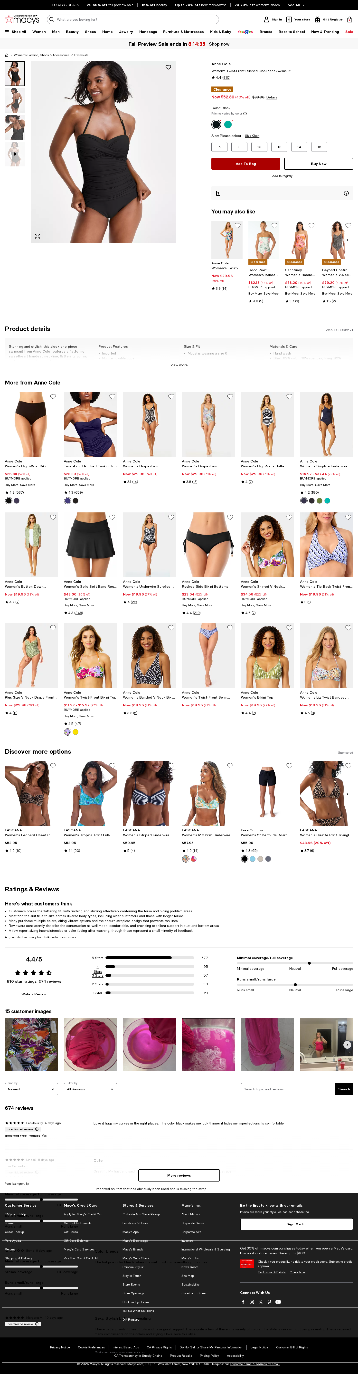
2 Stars (98, 984)
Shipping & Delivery (18, 1258)
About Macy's (190, 1214)
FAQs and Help (15, 1214)
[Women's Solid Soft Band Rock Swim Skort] (90, 544)
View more (179, 365)
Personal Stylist (132, 1267)
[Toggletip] (245, 113)
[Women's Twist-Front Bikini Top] (90, 655)
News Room (189, 1267)
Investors (187, 1240)
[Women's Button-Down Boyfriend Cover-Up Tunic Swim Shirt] (31, 544)
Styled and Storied (194, 1293)
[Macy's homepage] (7, 55)
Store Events (131, 1284)
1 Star (97, 993)
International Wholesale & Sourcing (205, 1249)
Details (271, 97)
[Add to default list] (238, 226)
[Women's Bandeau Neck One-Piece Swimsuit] (300, 240)
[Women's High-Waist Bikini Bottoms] (31, 424)
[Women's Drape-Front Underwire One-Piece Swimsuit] (149, 424)
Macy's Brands (132, 1249)
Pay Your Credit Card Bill (81, 1258)
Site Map (187, 1276)
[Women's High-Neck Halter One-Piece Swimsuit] (267, 424)
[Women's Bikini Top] (267, 655)
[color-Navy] (16, 501)
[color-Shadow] (268, 859)
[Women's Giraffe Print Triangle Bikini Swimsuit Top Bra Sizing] (326, 793)
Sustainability (190, 1284)
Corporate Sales (192, 1223)
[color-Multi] (68, 732)
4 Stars (98, 967)
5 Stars (98, 958)
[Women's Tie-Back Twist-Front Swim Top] (326, 544)
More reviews (179, 1175)
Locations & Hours (135, 1223)
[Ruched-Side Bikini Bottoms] (208, 544)
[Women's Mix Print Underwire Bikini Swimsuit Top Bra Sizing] (208, 793)
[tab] (15, 73)
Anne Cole (221, 63)
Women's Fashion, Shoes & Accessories (41, 55)
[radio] (9, 501)
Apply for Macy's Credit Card (84, 1214)
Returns (10, 1249)
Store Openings (133, 1293)
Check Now (297, 1272)
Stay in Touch (131, 1276)
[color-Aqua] (252, 859)
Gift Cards (71, 1232)
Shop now (219, 44)
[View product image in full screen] (37, 236)
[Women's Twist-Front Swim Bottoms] (208, 655)
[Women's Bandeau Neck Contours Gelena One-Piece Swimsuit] (263, 240)
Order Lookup (14, 1232)
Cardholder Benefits (77, 1223)
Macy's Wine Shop (135, 1258)
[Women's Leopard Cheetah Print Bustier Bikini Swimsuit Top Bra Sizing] (31, 793)
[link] (226, 276)
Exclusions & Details (272, 1272)
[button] (90, 152)
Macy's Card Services (79, 1249)
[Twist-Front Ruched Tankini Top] (90, 424)
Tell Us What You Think (138, 1311)
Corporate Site (191, 1232)
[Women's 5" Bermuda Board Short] (267, 793)
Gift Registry (130, 1319)
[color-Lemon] (75, 732)
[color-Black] (9, 501)
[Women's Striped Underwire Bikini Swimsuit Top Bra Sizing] (149, 793)
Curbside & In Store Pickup (141, 1214)
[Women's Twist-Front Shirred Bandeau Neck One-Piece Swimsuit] (226, 240)
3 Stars (98, 975)
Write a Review (33, 994)
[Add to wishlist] (168, 67)
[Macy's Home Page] (22, 19)
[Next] (347, 240)
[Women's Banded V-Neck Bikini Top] (149, 655)
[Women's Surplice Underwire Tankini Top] (326, 424)
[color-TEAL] (327, 501)
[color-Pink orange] (194, 859)
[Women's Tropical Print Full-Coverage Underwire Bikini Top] (90, 793)
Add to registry (282, 176)
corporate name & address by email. (255, 1364)
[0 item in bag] (349, 19)
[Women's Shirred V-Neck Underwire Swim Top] (267, 544)
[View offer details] (282, 193)
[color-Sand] (260, 859)
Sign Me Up (297, 1224)
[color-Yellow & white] (186, 859)
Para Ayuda (13, 1240)
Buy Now (319, 164)
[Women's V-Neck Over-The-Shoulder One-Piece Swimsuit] (337, 240)
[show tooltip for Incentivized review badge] (36, 1129)
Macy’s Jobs (189, 1258)
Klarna (9, 1223)
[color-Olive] (319, 501)
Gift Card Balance (76, 1240)
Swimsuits (81, 55)
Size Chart (252, 135)
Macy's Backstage (135, 1240)
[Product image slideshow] (103, 152)
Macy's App (130, 1232)
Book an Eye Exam (135, 1302)
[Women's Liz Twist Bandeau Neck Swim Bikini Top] (326, 655)
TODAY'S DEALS (65, 5)
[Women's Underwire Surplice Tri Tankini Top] (149, 544)
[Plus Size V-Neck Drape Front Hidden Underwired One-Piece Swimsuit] (31, 655)
